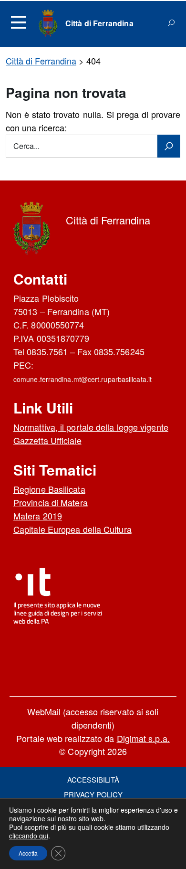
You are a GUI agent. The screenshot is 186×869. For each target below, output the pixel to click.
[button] (28, 853)
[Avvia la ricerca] (168, 146)
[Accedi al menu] (18, 22)
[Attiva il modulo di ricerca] (171, 23)
